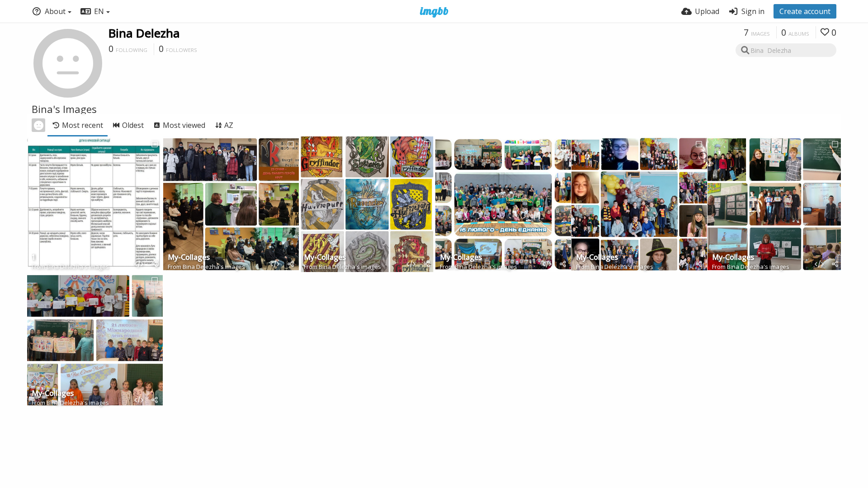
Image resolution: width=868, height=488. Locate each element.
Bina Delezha (144, 33)
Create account (804, 11)
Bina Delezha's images (78, 267)
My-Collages (189, 257)
